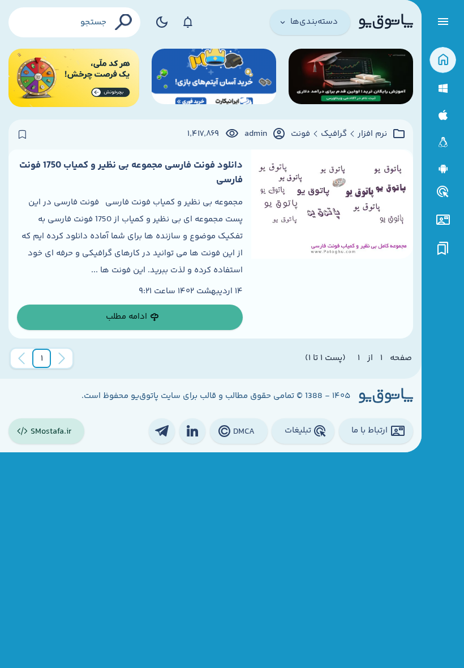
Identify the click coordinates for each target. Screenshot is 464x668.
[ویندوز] (443, 89)
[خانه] (442, 60)
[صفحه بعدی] (21, 358)
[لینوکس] (443, 142)
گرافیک (334, 134)
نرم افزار (372, 134)
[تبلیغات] (443, 191)
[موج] (351, 78)
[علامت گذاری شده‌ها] (443, 248)
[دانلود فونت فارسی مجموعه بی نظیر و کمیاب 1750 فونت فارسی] (332, 244)
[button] (41, 358)
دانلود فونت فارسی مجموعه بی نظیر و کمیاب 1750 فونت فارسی (131, 172)
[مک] (443, 115)
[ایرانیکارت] (214, 78)
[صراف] (73, 78)
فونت (300, 134)
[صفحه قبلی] (61, 358)
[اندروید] (443, 169)
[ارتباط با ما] (442, 220)
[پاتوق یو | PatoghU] (386, 22)
